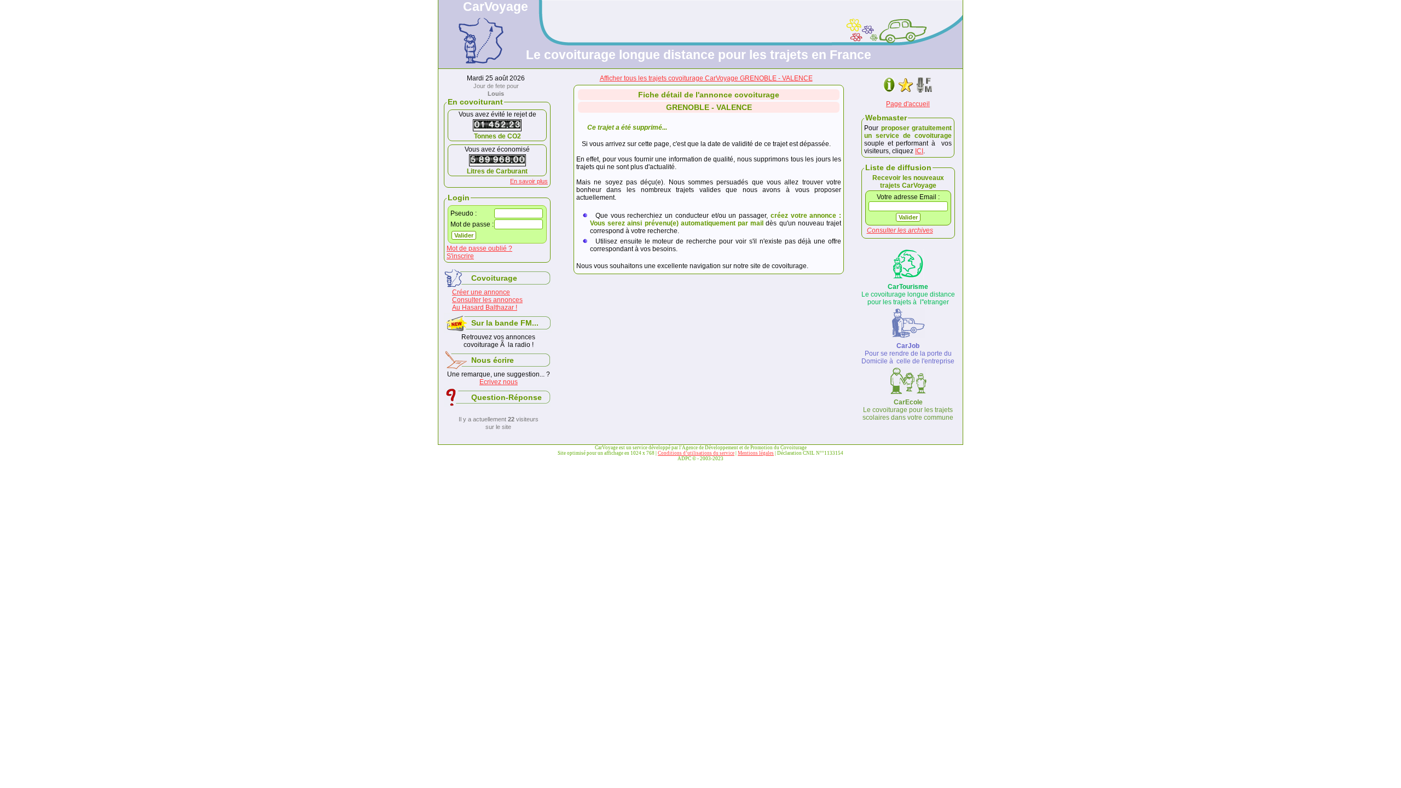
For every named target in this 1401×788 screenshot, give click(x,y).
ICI (919, 151)
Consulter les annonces (487, 300)
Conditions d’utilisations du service (696, 453)
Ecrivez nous (498, 382)
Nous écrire (492, 360)
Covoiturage (494, 278)
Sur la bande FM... (505, 322)
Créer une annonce (481, 292)
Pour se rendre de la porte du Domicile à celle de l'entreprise (907, 353)
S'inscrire (460, 256)
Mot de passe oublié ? (479, 248)
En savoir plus (529, 181)
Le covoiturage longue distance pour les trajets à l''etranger (908, 294)
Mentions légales (756, 453)
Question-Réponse (506, 397)
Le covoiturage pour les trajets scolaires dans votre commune (907, 409)
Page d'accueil (908, 104)
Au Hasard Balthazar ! (484, 307)
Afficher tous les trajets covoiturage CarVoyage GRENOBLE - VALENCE (706, 78)
